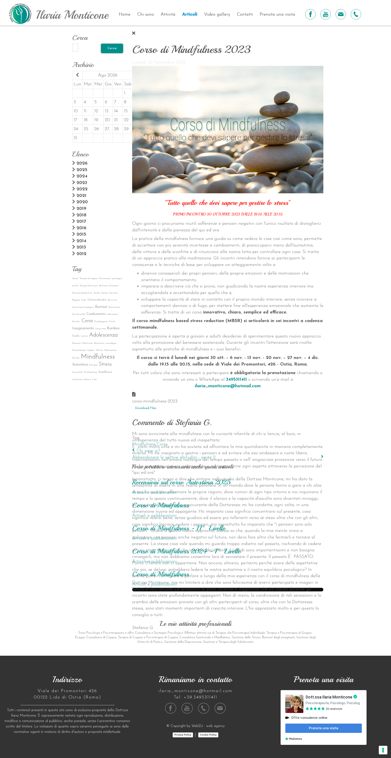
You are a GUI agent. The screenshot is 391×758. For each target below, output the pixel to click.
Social (75, 278)
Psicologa (93, 633)
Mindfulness (98, 356)
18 (86, 120)
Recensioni (99, 343)
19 (96, 120)
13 (106, 111)
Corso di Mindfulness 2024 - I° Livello (186, 551)
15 (126, 111)
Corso (87, 320)
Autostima (80, 364)
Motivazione (110, 350)
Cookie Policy (208, 734)
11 (85, 111)
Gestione (209, 642)
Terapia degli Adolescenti (235, 642)
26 (96, 129)
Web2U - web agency (208, 726)
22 (126, 120)
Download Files (145, 408)
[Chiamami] (356, 14)
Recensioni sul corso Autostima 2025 (181, 482)
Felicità (75, 358)
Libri (94, 379)
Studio (96, 293)
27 (107, 129)
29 (126, 129)
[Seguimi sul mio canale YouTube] (325, 14)
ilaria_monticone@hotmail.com (228, 386)
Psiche (112, 321)
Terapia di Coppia (130, 637)
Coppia (91, 350)
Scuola (75, 336)
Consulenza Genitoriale (195, 637)
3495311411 (236, 379)
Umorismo (100, 329)
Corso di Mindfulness (160, 505)
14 (116, 111)
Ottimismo (87, 343)
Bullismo (103, 286)
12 (96, 111)
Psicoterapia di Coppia (162, 637)
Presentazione (79, 350)
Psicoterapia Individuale (248, 633)
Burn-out (112, 300)
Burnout (101, 307)
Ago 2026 (107, 75)
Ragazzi (76, 300)
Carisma (113, 293)
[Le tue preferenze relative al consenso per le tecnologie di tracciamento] (383, 750)
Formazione (105, 278)
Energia (93, 365)
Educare (76, 343)
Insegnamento (83, 328)
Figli (83, 300)
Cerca (112, 48)
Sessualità (77, 372)
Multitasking (90, 372)
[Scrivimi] (341, 14)
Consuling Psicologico (83, 307)
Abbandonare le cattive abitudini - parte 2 (173, 457)
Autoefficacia (105, 372)
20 (107, 120)
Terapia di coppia (89, 278)
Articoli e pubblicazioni (154, 492)
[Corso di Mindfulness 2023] (227, 129)
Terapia (220, 633)
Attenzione (112, 314)
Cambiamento (96, 314)
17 (75, 120)
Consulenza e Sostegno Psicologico (159, 633)
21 (116, 120)
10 (76, 111)
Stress (105, 364)
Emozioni (114, 286)
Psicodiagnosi (101, 321)
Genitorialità (78, 314)
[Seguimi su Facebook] (310, 14)
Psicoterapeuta (113, 633)
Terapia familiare (89, 286)
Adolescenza (103, 335)
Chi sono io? (148, 451)
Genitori (76, 321)
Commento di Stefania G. (172, 422)
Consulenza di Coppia (101, 637)
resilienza (77, 379)
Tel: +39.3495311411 (195, 697)
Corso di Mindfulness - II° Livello (179, 528)
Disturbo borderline (82, 293)
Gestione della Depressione (182, 642)
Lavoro (84, 336)
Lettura (87, 379)
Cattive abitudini (97, 300)
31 (75, 138)
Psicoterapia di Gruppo (296, 633)
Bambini (113, 328)
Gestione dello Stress (246, 637)
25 (86, 129)
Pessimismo (114, 307)
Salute (104, 293)
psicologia (111, 343)
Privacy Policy (182, 734)
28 (116, 129)
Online (99, 350)
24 (76, 129)
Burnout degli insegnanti (278, 637)
